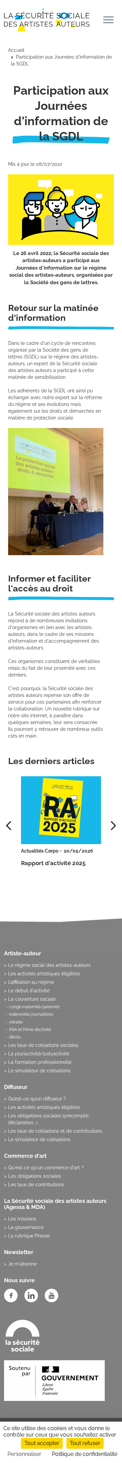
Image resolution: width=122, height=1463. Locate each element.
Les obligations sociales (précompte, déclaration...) (48, 1119)
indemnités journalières (31, 1014)
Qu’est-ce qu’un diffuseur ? (37, 1098)
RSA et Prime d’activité (30, 1029)
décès (15, 1037)
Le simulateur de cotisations (39, 1070)
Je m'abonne (22, 1264)
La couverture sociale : (33, 999)
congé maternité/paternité (34, 1006)
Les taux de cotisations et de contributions (55, 1131)
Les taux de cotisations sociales (43, 1045)
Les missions (22, 1219)
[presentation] (113, 825)
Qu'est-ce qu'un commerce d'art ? (46, 1167)
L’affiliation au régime (31, 982)
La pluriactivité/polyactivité (38, 1053)
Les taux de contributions (36, 1184)
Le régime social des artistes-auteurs (49, 965)
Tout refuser (85, 1443)
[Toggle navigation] (108, 21)
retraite (16, 1022)
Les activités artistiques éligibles (44, 973)
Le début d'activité (28, 990)
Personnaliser (24, 1454)
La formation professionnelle (40, 1062)
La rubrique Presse (29, 1235)
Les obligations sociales (34, 1176)
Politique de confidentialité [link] (84, 1454)
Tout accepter (41, 1443)
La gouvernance (26, 1227)
